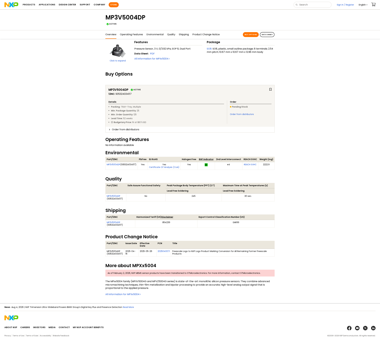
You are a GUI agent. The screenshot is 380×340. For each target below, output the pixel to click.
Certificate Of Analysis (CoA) (164, 167)
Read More (128, 307)
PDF (152, 53)
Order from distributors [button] (125, 129)
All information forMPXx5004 (151, 58)
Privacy (7, 335)
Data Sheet (267, 34)
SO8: (209, 48)
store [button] (113, 4)
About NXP (10, 327)
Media (52, 327)
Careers (25, 327)
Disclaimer (167, 217)
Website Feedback (61, 335)
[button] (363, 4)
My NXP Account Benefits (88, 327)
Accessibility (45, 335)
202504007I (164, 251)
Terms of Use (18, 335)
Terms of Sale (32, 335)
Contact (64, 327)
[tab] (190, 129)
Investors (39, 327)
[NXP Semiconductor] (11, 4)
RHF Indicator (206, 159)
